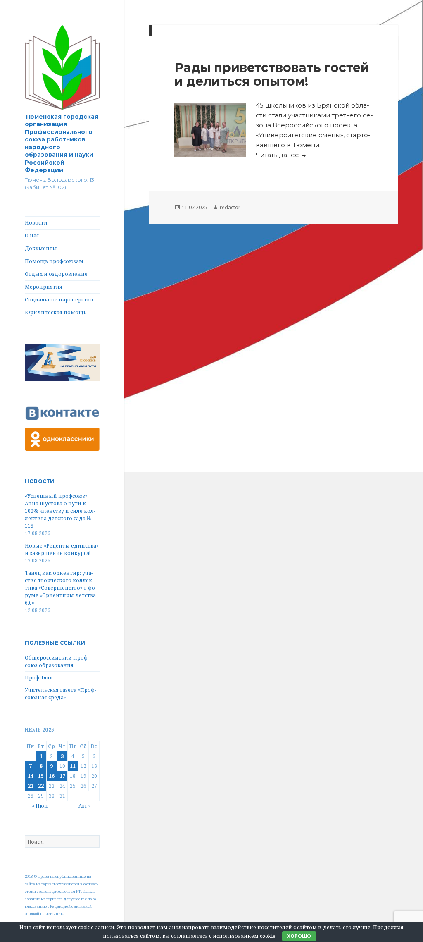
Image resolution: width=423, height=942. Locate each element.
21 (30, 785)
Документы (41, 248)
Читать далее (281, 155)
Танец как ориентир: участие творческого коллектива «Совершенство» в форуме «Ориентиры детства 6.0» (61, 587)
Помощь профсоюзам (54, 261)
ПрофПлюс (39, 677)
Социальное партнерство (59, 299)
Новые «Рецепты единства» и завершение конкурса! (62, 549)
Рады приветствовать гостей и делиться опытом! (271, 74)
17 (62, 775)
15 (41, 775)
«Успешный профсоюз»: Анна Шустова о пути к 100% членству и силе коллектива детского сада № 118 (60, 511)
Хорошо (299, 936)
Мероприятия (43, 286)
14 (30, 775)
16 (52, 775)
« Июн (40, 805)
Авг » (84, 805)
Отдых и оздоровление (56, 273)
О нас (32, 235)
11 (73, 766)
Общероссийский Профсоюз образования (57, 661)
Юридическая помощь (55, 312)
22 (41, 785)
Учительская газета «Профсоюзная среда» (60, 693)
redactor (230, 207)
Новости (36, 222)
